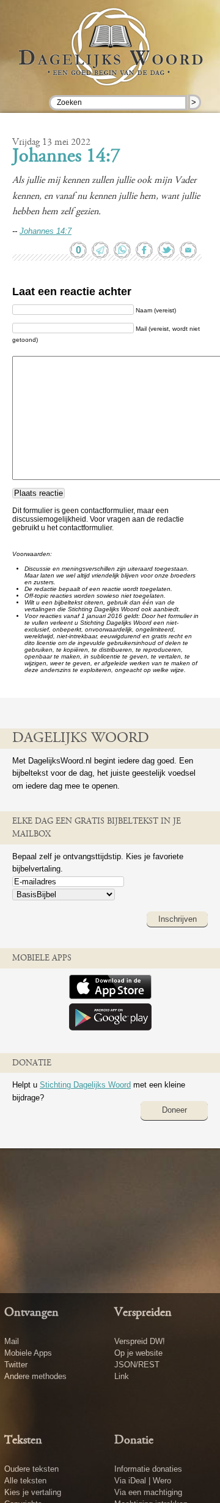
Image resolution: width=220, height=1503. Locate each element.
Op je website (138, 1353)
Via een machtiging (148, 1492)
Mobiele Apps (28, 1353)
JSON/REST (137, 1364)
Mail (11, 1341)
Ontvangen (31, 1313)
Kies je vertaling (32, 1492)
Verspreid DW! (139, 1341)
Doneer (174, 1110)
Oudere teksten (31, 1469)
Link (121, 1376)
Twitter (16, 1364)
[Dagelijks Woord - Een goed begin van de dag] (110, 60)
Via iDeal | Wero (142, 1480)
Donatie (133, 1440)
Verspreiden (143, 1313)
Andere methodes (35, 1376)
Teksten (23, 1440)
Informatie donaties (148, 1469)
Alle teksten (25, 1480)
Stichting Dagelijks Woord (85, 1084)
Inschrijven (177, 919)
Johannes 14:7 (66, 157)
